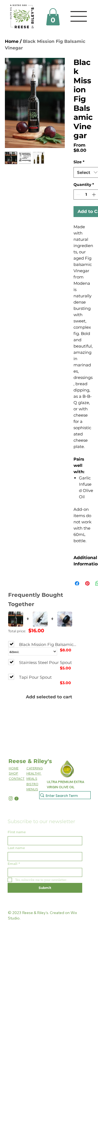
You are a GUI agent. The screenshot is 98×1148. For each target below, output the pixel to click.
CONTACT (16, 778)
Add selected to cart (49, 696)
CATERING (34, 768)
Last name (16, 848)
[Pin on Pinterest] (87, 583)
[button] (53, 16)
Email (14, 864)
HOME (14, 768)
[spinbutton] (86, 194)
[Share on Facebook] (77, 583)
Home (12, 41)
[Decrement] (77, 194)
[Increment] (94, 194)
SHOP (13, 773)
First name (17, 832)
